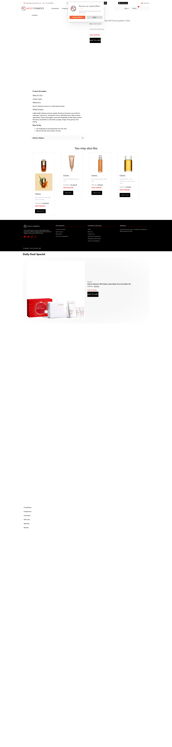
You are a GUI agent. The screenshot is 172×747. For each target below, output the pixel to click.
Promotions (55, 8)
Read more (68, 193)
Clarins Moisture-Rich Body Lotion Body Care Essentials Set (109, 284)
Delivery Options (38, 138)
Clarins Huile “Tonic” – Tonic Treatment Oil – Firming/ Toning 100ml (127, 181)
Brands (26, 527)
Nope (94, 17)
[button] (58, 137)
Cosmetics (27, 515)
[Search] (105, 3)
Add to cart (95, 40)
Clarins (38, 194)
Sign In (127, 8)
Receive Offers (77, 17)
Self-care (27, 519)
